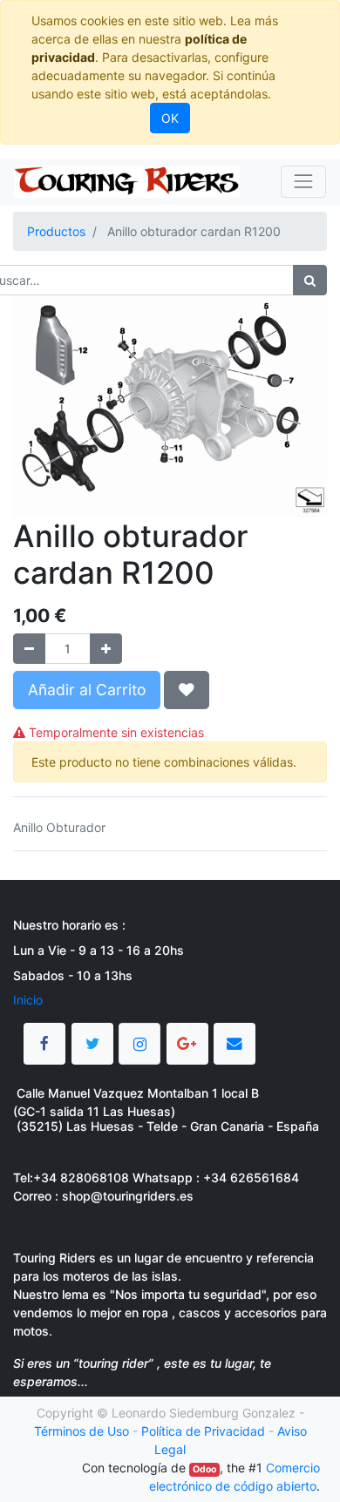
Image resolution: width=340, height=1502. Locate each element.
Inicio (28, 999)
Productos (56, 231)
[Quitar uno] (29, 648)
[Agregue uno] (106, 648)
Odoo (204, 1469)
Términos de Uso (81, 1431)
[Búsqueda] (310, 280)
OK (170, 118)
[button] (186, 690)
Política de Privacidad (203, 1431)
